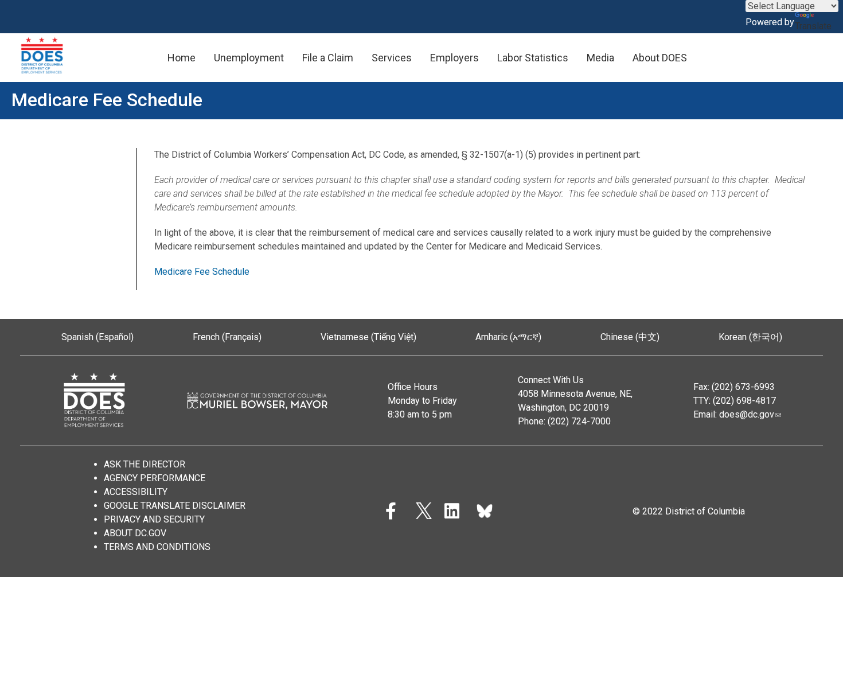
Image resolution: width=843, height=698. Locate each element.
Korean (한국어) (750, 337)
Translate (813, 26)
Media (600, 58)
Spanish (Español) (97, 337)
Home (181, 58)
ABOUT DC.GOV (135, 533)
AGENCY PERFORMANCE (154, 478)
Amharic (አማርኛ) (508, 337)
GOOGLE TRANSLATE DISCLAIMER (174, 505)
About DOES (660, 58)
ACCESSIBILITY (135, 491)
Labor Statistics (532, 58)
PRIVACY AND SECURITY (154, 519)
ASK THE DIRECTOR (144, 464)
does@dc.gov (746, 414)
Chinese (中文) (629, 337)
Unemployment (249, 58)
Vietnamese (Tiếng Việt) (368, 337)
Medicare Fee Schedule (203, 271)
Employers (454, 58)
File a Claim (327, 58)
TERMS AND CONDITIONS (157, 546)
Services (392, 58)
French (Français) (227, 337)
